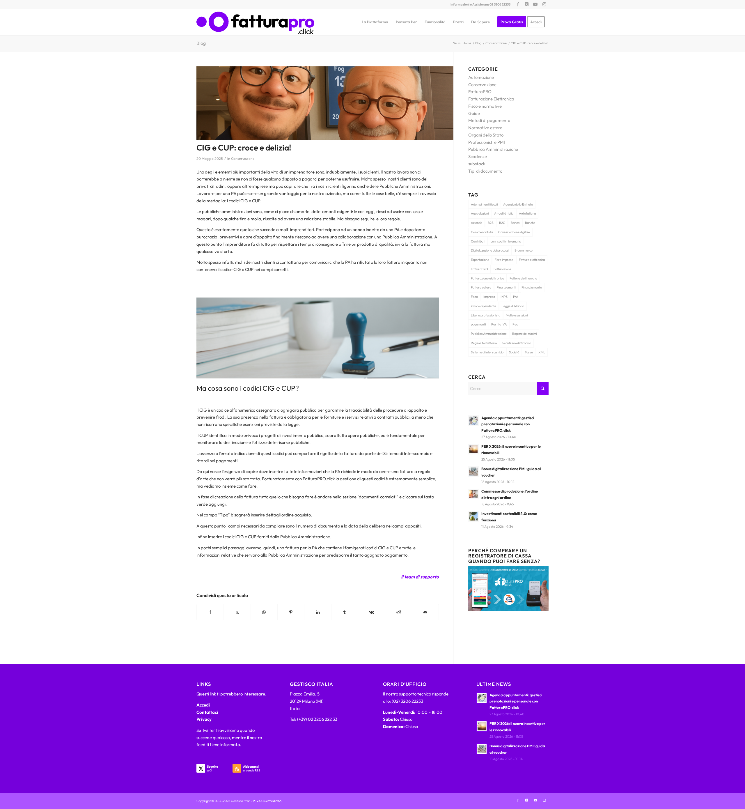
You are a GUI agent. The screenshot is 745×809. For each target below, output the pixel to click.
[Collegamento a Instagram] (544, 4)
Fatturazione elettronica (487, 278)
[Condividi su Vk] (371, 612)
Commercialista (482, 232)
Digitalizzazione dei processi (490, 250)
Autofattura (527, 213)
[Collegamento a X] (526, 4)
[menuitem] (375, 22)
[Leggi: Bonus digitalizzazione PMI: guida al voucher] (473, 471)
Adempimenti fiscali (484, 204)
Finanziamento (532, 287)
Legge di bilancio (513, 306)
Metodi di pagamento (489, 120)
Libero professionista (485, 315)
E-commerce (524, 250)
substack (476, 164)
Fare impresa (504, 260)
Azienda (476, 223)
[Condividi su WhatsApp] (264, 612)
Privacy (204, 719)
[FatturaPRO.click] (255, 22)
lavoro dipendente (483, 306)
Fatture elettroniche (523, 278)
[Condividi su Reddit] (398, 612)
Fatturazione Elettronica (491, 99)
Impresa (489, 297)
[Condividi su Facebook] (210, 612)
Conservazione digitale (514, 232)
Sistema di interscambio (487, 352)
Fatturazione (502, 269)
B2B (491, 223)
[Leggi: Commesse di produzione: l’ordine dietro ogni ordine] (473, 494)
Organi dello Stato (485, 135)
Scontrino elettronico (516, 343)
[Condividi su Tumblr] (344, 612)
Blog (201, 43)
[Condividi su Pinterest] (291, 612)
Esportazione (480, 260)
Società (514, 352)
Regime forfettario (484, 343)
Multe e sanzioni (517, 315)
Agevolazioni (480, 213)
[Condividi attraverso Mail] (425, 612)
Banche (530, 223)
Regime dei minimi (524, 334)
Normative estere (485, 127)
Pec (515, 324)
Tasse (529, 352)
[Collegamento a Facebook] (518, 4)
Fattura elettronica (532, 260)
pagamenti (478, 324)
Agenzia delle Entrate (518, 204)
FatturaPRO (480, 91)
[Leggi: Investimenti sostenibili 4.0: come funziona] (473, 516)
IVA (515, 297)
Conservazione (243, 158)
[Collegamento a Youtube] (535, 4)
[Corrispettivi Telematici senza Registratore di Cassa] (508, 609)
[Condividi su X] (237, 612)
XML (541, 352)
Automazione (481, 77)
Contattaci (207, 712)
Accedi (203, 705)
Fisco (474, 297)
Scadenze (477, 156)
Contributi (478, 241)
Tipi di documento (485, 171)
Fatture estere (481, 287)
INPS (504, 297)
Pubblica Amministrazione (493, 149)
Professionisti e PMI (486, 142)
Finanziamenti (506, 287)
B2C (502, 223)
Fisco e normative (485, 106)
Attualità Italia (503, 213)
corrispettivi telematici (506, 241)
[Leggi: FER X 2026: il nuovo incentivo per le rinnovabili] (473, 449)
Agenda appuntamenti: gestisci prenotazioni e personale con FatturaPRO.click (507, 424)
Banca (515, 223)
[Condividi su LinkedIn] (317, 612)
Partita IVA (499, 324)
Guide (474, 113)
